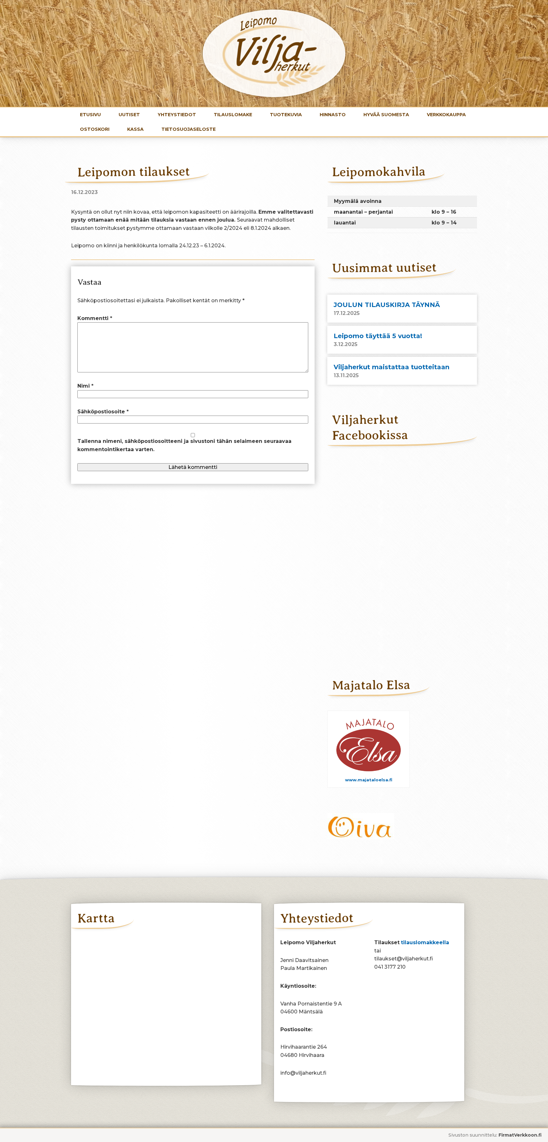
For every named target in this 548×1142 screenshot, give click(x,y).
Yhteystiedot (177, 114)
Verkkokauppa (446, 114)
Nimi (85, 386)
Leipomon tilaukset (133, 171)
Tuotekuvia (286, 114)
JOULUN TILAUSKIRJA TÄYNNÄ (387, 305)
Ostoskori (94, 129)
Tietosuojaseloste (188, 129)
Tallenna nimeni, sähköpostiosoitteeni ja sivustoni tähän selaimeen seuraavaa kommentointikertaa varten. (184, 445)
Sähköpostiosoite (103, 412)
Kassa (135, 129)
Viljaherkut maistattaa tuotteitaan (391, 367)
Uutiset (129, 114)
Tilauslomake (233, 114)
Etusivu (90, 114)
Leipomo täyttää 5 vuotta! (378, 336)
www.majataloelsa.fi (368, 779)
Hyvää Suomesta (386, 114)
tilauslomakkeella (425, 942)
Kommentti (94, 318)
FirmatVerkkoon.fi (520, 1135)
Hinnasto (333, 114)
